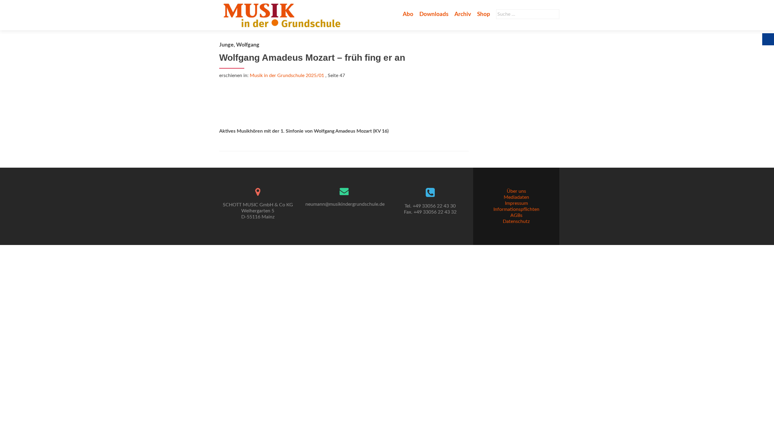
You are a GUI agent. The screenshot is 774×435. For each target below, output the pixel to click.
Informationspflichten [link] (516, 209)
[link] (283, 15)
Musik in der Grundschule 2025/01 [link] (287, 75)
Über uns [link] (516, 191)
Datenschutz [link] (516, 221)
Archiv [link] (462, 14)
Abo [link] (408, 14)
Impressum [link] (516, 203)
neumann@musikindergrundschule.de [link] (345, 204)
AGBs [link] (516, 215)
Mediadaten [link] (516, 197)
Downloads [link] (433, 14)
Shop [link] (483, 14)
